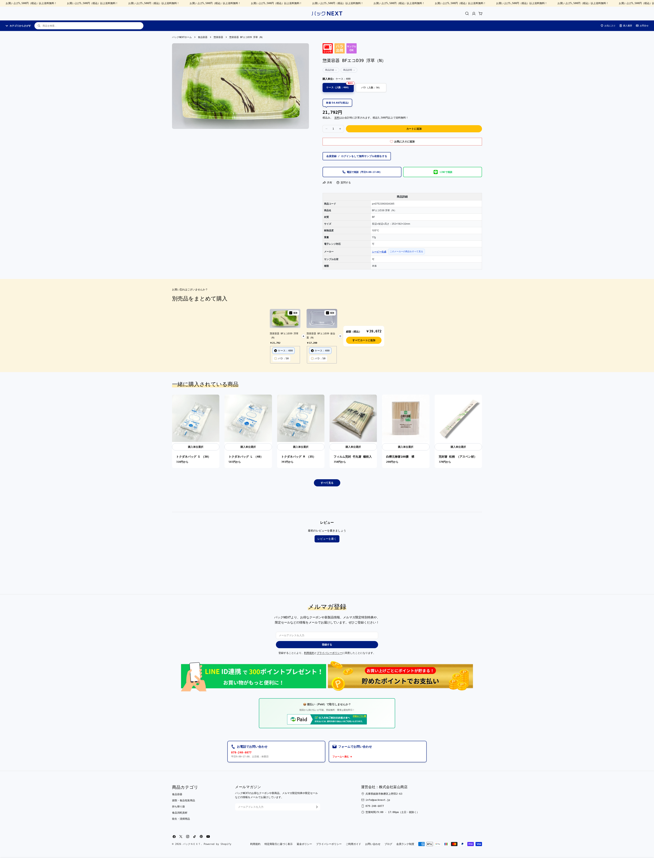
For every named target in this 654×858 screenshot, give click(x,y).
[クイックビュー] (215, 401)
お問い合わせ (372, 844)
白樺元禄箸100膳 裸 (400, 456)
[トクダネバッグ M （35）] (300, 418)
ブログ (388, 844)
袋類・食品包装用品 (183, 800)
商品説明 (347, 70)
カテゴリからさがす (20, 25)
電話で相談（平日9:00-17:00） (364, 172)
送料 (336, 117)
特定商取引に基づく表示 (278, 844)
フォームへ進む (340, 756)
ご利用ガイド (353, 844)
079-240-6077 (241, 752)
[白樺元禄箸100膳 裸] (405, 418)
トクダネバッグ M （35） (298, 456)
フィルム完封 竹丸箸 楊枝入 (353, 456)
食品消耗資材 (179, 812)
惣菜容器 (218, 37)
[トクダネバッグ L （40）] (248, 418)
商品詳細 (329, 70)
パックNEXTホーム (182, 37)
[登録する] (317, 807)
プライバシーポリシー (329, 652)
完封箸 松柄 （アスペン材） (458, 456)
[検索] (467, 13)
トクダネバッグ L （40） (246, 456)
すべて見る (327, 482)
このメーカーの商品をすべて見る (406, 251)
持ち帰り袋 (178, 806)
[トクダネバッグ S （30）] (195, 418)
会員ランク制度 (405, 844)
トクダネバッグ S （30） (193, 456)
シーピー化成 (379, 251)
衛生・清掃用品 (181, 818)
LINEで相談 (446, 172)
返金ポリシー (304, 844)
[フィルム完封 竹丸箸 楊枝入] (353, 418)
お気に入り (610, 25)
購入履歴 (627, 25)
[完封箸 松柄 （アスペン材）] (458, 418)
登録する (327, 644)
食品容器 (202, 37)
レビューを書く (327, 538)
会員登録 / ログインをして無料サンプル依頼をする (356, 156)
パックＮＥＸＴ (192, 844)
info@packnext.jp (377, 799)
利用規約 (309, 652)
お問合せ (644, 25)
